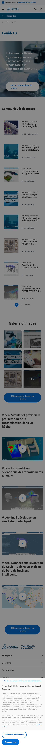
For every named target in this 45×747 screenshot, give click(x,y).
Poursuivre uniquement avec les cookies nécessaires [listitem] (22, 681)
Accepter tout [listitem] (10, 742)
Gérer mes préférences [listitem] (14, 735)
